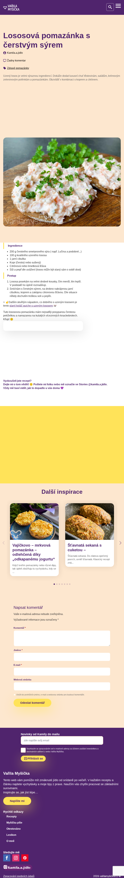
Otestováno (13, 828)
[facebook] (6, 857)
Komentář (20, 628)
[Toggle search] (110, 7)
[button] (120, 542)
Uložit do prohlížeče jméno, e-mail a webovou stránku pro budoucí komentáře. (50, 695)
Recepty (11, 816)
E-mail (18, 665)
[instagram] (15, 857)
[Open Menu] (118, 5)
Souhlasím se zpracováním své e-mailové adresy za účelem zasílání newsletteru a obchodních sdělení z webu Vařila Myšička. (62, 750)
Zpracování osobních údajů (18, 876)
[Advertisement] (62, 108)
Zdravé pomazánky (18, 68)
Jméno (18, 650)
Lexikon (11, 835)
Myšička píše (14, 822)
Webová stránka (22, 679)
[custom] (24, 857)
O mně (10, 841)
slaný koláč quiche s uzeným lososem (31, 305)
